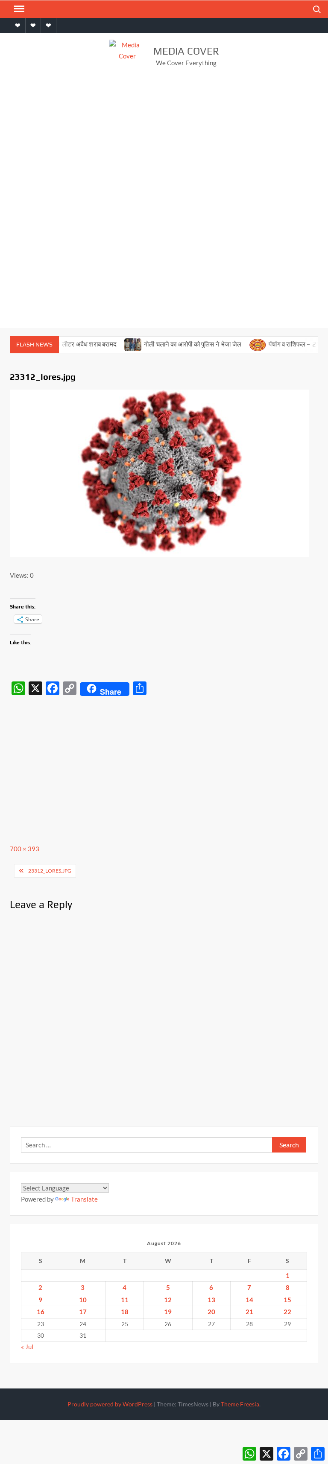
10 (83, 1300)
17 (83, 1312)
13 (211, 1300)
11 (125, 1300)
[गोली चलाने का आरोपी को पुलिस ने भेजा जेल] (119, 344)
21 (249, 1312)
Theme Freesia (240, 1404)
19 (168, 1312)
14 (249, 1300)
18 (125, 1312)
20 (211, 1312)
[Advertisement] (164, 144)
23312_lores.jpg (49, 870)
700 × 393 (24, 849)
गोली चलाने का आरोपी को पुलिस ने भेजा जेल (178, 344)
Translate (84, 1199)
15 (287, 1300)
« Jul (27, 1346)
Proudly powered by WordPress (109, 1404)
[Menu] (18, 8)
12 (168, 1300)
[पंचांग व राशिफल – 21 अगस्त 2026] (244, 344)
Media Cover (186, 51)
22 (287, 1312)
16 (40, 1312)
